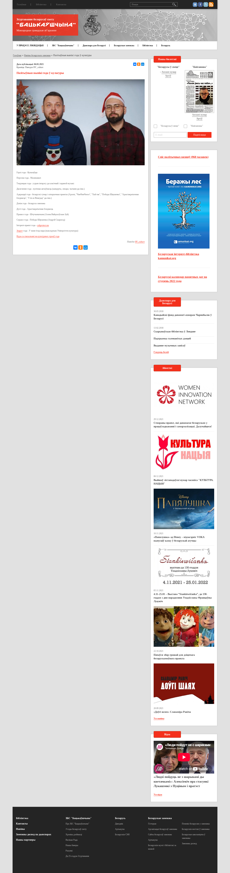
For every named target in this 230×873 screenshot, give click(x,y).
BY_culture (38, 67)
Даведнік (119, 823)
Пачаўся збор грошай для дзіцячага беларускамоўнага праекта (174, 657)
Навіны (20, 829)
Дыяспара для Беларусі (94, 45)
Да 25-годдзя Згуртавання (77, 856)
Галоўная (21, 4)
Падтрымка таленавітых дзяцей (172, 338)
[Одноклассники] (138, 64)
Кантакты (61, 4)
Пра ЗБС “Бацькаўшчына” (77, 823)
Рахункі (69, 850)
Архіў (168, 75)
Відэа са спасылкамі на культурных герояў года (38, 236)
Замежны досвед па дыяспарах (33, 834)
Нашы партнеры (25, 839)
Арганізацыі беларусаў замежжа (162, 829)
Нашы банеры (72, 845)
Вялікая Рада (71, 840)
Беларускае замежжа (124, 45)
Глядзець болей (161, 352)
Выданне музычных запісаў (169, 345)
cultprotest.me (43, 225)
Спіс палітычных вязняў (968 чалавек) (183, 156)
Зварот (20, 230)
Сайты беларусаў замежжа (160, 834)
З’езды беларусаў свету (76, 829)
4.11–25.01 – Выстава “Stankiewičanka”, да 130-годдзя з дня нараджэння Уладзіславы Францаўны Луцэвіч (183, 598)
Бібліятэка (41, 4)
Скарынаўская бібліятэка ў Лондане (175, 331)
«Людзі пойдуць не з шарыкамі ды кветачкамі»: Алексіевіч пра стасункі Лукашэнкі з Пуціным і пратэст (181, 781)
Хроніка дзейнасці (74, 834)
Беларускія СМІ (122, 834)
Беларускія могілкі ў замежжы (196, 829)
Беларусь (165, 45)
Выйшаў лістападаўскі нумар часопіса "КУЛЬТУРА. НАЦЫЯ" (183, 482)
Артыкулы (120, 829)
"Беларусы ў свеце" (169, 126)
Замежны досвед (189, 843)
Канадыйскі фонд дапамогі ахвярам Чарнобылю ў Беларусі (183, 317)
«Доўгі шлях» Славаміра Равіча (172, 712)
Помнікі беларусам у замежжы (196, 823)
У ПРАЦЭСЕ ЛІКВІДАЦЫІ (30, 45)
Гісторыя (152, 823)
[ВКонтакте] (134, 64)
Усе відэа (158, 794)
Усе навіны (159, 718)
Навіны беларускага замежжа (37, 55)
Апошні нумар (169, 72)
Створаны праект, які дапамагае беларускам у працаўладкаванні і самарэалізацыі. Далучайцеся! (183, 425)
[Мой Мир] (142, 64)
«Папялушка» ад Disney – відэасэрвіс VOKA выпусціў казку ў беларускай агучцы (179, 539)
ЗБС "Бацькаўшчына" (63, 45)
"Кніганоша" (196, 126)
